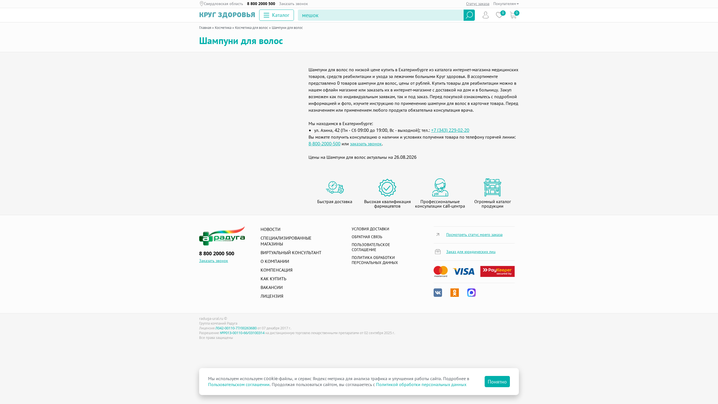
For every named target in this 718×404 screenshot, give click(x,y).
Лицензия (272, 296)
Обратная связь (367, 236)
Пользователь (485, 15)
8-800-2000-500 (324, 144)
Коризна (513, 15)
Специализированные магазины (286, 241)
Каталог (280, 15)
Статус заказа (477, 3)
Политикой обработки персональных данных (421, 384)
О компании (275, 261)
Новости (270, 229)
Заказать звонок (293, 3)
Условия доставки (370, 228)
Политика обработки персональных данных (375, 260)
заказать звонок (366, 144)
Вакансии (272, 287)
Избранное (499, 15)
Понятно (497, 381)
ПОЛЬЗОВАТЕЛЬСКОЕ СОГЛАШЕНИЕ (371, 247)
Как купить (273, 279)
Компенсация (277, 270)
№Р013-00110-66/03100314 (242, 332)
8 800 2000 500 (261, 3)
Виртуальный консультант (291, 252)
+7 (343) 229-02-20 (450, 130)
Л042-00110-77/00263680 (236, 327)
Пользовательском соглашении (239, 384)
